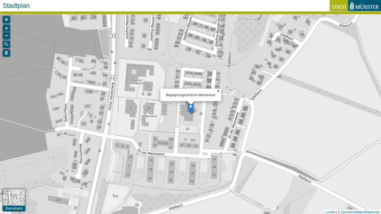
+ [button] (6, 28)
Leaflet (330, 212)
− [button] (6, 35)
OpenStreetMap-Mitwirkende (360, 212)
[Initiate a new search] (6, 44)
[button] (6, 53)
